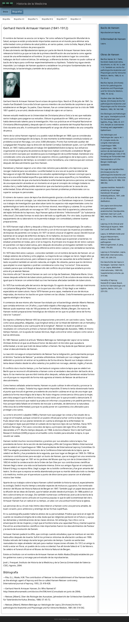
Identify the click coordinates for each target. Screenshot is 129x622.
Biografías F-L (33, 19)
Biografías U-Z (76, 19)
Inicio (5, 11)
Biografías (17, 11)
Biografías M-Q (47, 19)
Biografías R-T (62, 19)
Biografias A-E (19, 19)
